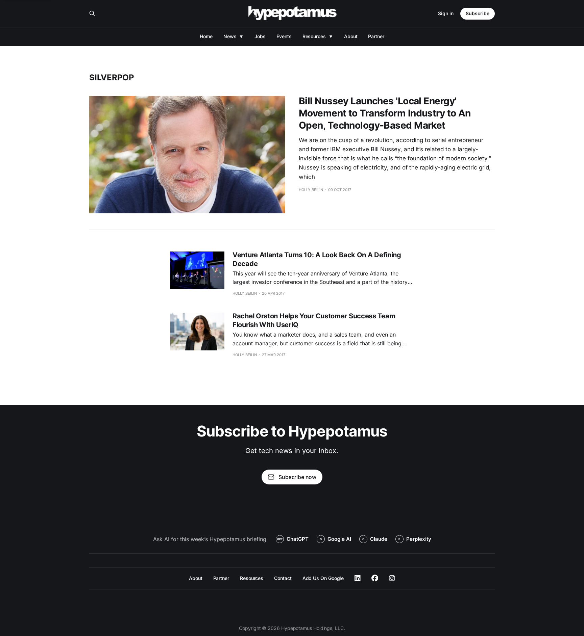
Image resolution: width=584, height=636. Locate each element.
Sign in (446, 13)
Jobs (260, 36)
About (351, 36)
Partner (376, 36)
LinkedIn (358, 578)
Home (206, 36)
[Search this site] (92, 13)
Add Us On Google (323, 578)
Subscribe (477, 13)
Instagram (392, 578)
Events (284, 36)
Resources (314, 36)
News (230, 36)
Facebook (374, 578)
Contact (282, 578)
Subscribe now (297, 477)
